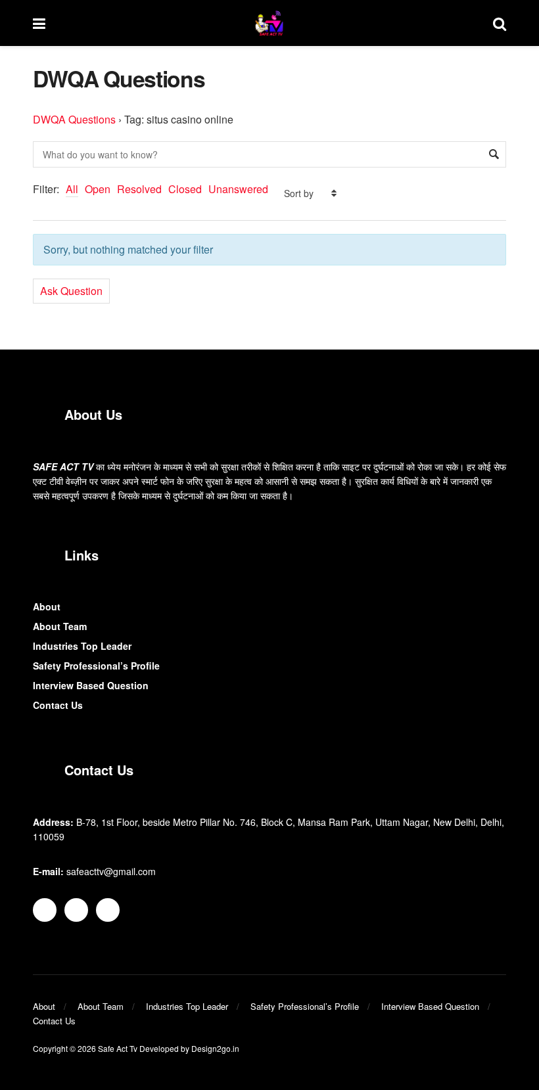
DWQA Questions (74, 119)
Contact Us (58, 705)
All (72, 188)
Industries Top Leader (82, 645)
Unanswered (238, 188)
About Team (60, 626)
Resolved (139, 188)
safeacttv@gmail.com (111, 871)
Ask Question (71, 290)
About (46, 606)
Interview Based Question (91, 685)
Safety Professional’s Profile (96, 665)
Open (97, 188)
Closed (185, 188)
